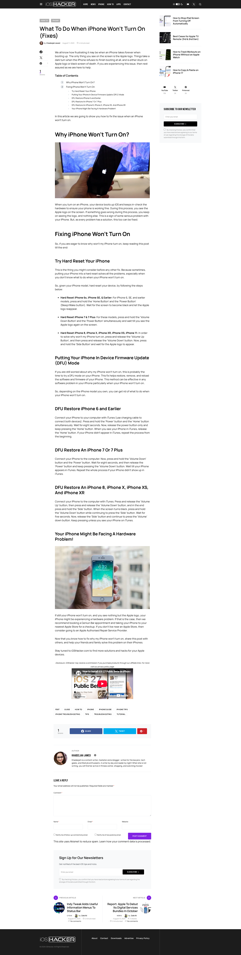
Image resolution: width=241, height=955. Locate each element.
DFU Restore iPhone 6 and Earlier (86, 98)
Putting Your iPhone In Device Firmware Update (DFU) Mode (98, 94)
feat (57, 709)
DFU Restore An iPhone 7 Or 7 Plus (86, 101)
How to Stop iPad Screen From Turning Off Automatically (186, 20)
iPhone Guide (105, 709)
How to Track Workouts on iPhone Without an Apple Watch (187, 54)
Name (56, 821)
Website (125, 821)
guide (67, 709)
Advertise (128, 938)
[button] (41, 4)
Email (90, 821)
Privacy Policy (143, 938)
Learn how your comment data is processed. (125, 841)
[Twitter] (194, 4)
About (94, 938)
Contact (104, 938)
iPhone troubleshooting (67, 714)
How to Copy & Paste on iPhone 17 (185, 71)
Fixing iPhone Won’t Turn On (80, 86)
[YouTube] (188, 4)
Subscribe (132, 872)
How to (44, 20)
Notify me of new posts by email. (109, 835)
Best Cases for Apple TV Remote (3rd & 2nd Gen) (186, 38)
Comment (58, 793)
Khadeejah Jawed (81, 755)
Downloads (116, 938)
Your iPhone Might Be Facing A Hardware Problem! (94, 108)
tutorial (121, 714)
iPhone (55, 20)
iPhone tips (122, 709)
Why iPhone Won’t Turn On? (80, 82)
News (119, 916)
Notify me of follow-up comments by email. (72, 835)
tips (87, 714)
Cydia (69, 916)
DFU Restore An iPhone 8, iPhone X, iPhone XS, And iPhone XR (99, 105)
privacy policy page (106, 666)
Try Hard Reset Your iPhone (84, 91)
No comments (75, 921)
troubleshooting (103, 714)
